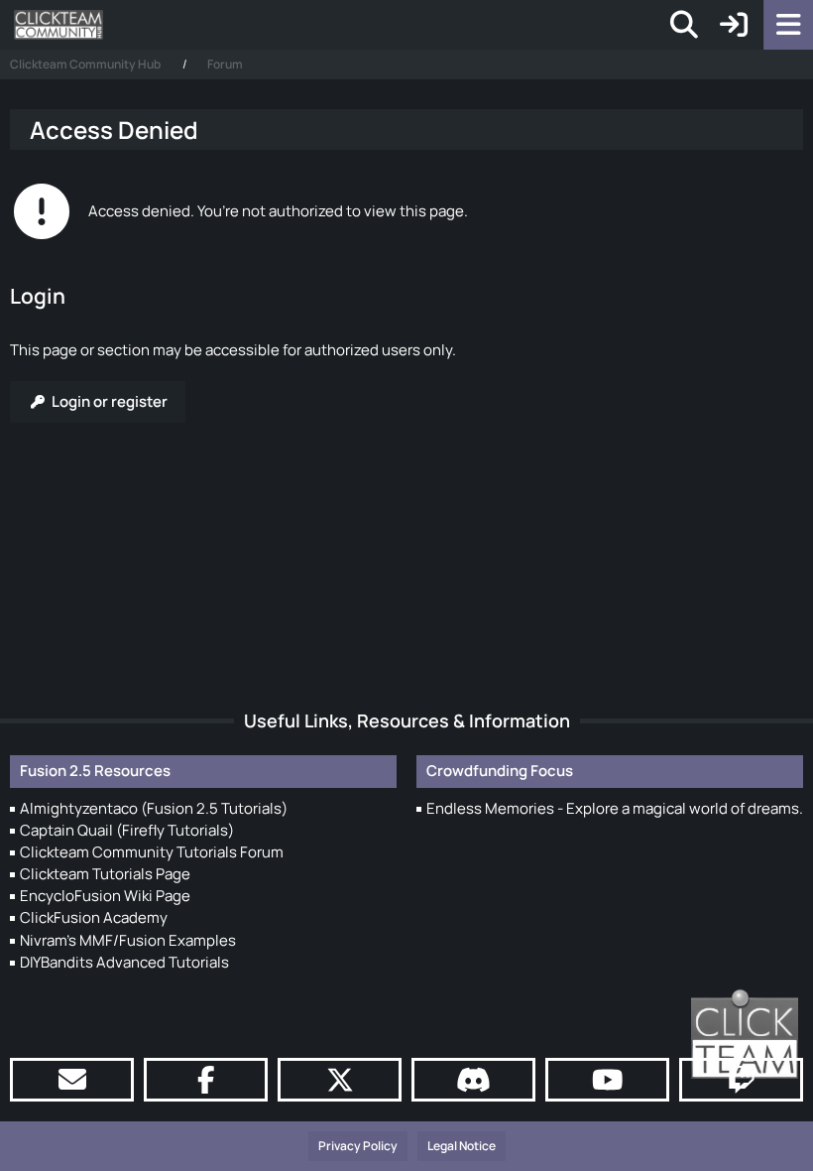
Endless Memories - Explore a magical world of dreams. (614, 808)
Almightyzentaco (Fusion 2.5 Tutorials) (154, 808)
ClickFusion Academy (94, 917)
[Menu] (788, 25)
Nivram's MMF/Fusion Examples (128, 940)
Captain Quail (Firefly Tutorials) (127, 830)
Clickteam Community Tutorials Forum (152, 852)
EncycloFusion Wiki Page (105, 895)
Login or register (110, 401)
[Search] (684, 25)
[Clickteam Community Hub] (58, 25)
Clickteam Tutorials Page (105, 873)
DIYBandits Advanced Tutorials (124, 962)
